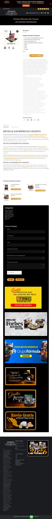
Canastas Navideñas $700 (42, 92)
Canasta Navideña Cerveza (38, 86)
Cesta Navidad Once (15, 184)
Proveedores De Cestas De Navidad (41, 185)
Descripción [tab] (6, 127)
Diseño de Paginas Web (26, 516)
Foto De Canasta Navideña (33, 70)
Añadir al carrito (36, 55)
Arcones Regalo (36, 82)
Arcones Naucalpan (26, 80)
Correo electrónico (10, 235)
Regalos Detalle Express (9, 215)
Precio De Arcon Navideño (35, 108)
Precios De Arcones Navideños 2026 (29, 109)
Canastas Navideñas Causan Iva (28, 93)
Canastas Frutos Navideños (31, 63)
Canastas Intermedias (9, 211)
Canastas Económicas (9, 210)
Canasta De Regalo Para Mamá (28, 86)
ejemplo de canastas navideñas (26, 155)
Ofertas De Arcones (26, 108)
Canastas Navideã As (33, 92)
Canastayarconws (34, 99)
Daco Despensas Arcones (39, 102)
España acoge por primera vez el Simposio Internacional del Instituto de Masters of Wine (24, 156)
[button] (17, 31)
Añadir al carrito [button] (16, 189)
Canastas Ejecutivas (8, 212)
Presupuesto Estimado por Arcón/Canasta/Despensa (16, 255)
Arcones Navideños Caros (35, 80)
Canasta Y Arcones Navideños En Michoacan (35, 62)
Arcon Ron (30, 59)
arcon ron (46, 139)
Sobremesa (18, 160)
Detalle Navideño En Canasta (32, 69)
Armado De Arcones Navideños (38, 83)
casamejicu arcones (28, 149)
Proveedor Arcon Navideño (40, 109)
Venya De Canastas (39, 74)
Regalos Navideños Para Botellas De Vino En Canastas (34, 73)
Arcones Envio (35, 59)
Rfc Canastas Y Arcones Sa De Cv (28, 112)
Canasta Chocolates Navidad (31, 61)
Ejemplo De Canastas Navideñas (28, 105)
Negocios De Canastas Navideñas (38, 106)
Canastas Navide (26, 92)
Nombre (8, 229)
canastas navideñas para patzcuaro (37, 134)
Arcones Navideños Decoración (32, 60)
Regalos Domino (8, 217)
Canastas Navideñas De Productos (39, 65)
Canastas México (40, 63)
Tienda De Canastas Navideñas (40, 112)
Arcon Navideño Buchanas (27, 79)
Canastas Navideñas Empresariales (30, 66)
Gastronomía (25, 166)
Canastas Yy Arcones (26, 99)
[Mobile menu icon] (48, 13)
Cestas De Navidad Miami (16, 194)
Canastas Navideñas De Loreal (39, 93)
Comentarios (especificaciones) (12, 262)
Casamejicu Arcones (41, 99)
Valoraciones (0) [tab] (15, 127)
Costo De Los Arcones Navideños (33, 68)
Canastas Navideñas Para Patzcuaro (35, 67)
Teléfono (8, 242)
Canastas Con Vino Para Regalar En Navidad (30, 89)
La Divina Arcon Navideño (27, 106)
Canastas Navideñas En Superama (28, 96)
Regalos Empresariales (9, 216)
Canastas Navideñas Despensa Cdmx (41, 95)
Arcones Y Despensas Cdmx (27, 83)
